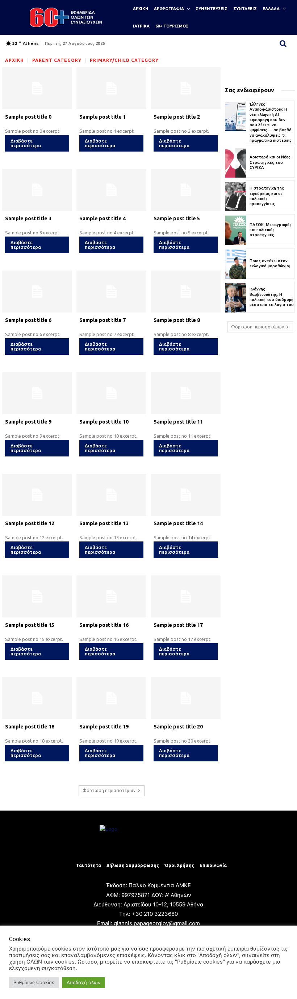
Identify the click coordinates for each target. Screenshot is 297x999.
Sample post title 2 (177, 117)
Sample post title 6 (28, 320)
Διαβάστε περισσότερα (26, 143)
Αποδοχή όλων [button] (84, 982)
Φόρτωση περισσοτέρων (109, 790)
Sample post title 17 (178, 625)
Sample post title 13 (104, 523)
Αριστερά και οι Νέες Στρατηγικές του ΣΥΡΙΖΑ (270, 162)
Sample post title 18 (29, 727)
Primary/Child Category (124, 60)
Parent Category (56, 60)
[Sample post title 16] (111, 596)
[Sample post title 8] (186, 292)
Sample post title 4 (102, 218)
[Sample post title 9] (37, 393)
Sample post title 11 (178, 422)
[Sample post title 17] (186, 596)
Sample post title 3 (28, 218)
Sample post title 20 (178, 727)
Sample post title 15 (29, 625)
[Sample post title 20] (186, 698)
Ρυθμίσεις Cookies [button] (33, 982)
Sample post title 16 (104, 625)
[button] (283, 43)
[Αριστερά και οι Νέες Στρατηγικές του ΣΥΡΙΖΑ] (235, 163)
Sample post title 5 (177, 218)
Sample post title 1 (102, 117)
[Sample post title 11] (186, 393)
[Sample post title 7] (111, 292)
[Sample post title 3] (37, 190)
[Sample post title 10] (111, 393)
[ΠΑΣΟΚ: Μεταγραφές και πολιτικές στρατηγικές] (235, 230)
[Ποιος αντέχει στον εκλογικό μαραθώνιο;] (235, 264)
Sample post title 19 (104, 727)
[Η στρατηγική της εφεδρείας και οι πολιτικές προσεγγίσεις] (235, 196)
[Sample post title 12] (37, 495)
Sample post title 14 (178, 523)
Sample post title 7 (102, 320)
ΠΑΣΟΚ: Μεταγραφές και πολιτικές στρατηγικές (271, 229)
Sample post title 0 (28, 117)
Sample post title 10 (104, 422)
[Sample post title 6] (37, 292)
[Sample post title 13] (111, 495)
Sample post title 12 (29, 523)
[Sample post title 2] (186, 88)
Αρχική (14, 60)
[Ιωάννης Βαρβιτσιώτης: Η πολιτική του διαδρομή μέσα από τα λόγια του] (235, 298)
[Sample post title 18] (37, 698)
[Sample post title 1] (111, 88)
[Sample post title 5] (186, 190)
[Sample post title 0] (37, 88)
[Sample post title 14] (186, 495)
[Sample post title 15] (37, 596)
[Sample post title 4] (111, 190)
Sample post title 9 (28, 422)
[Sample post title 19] (111, 698)
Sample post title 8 (177, 320)
